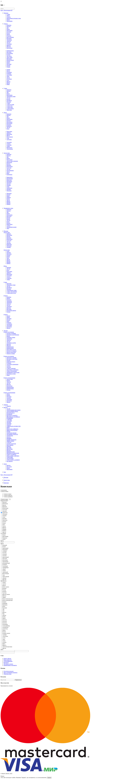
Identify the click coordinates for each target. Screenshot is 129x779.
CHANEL (9, 423)
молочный (5, 560)
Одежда (9, 17)
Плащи (8, 66)
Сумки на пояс (10, 104)
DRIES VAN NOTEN (12, 430)
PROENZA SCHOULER (13, 453)
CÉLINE (9, 422)
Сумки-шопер (10, 108)
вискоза (4, 591)
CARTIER (9, 419)
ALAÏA (8, 408)
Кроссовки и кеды (11, 349)
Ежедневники (10, 170)
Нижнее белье (10, 60)
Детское (6, 330)
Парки (8, 62)
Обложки (9, 182)
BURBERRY (10, 418)
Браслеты (9, 216)
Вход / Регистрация (5, 10)
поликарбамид (6, 625)
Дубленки (9, 44)
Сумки (8, 14)
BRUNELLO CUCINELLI (13, 416)
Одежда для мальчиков (9, 377)
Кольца (8, 223)
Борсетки (9, 283)
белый (4, 546)
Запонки (9, 243)
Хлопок (4, 642)
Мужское (6, 231)
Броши (8, 219)
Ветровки (9, 38)
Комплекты (9, 177)
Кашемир (4, 603)
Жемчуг (4, 596)
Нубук (4, 616)
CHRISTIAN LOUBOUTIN (14, 426)
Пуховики (9, 72)
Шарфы (8, 202)
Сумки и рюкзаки (11, 368)
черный (4, 578)
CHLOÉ (9, 425)
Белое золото (5, 587)
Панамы (9, 189)
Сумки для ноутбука (12, 291)
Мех (3, 613)
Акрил (4, 582)
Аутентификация (8, 661)
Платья (8, 65)
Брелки (8, 217)
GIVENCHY (10, 435)
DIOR (8, 427)
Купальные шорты (11, 310)
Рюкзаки (9, 101)
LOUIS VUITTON (11, 443)
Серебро (4, 634)
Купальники (10, 53)
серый (4, 569)
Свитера (9, 367)
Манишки (9, 58)
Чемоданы (9, 110)
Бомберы (9, 297)
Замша (4, 597)
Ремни (8, 198)
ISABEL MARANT (11, 439)
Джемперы (9, 338)
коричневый (5, 557)
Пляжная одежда (11, 361)
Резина (4, 631)
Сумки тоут (9, 105)
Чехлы (8, 200)
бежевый (4, 545)
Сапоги (8, 143)
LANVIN (9, 442)
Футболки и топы (11, 373)
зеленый (4, 554)
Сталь (3, 637)
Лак (3, 609)
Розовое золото (6, 633)
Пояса (8, 196)
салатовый (5, 566)
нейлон (4, 615)
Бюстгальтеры (10, 37)
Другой (4, 579)
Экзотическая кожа (7, 646)
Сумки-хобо (10, 107)
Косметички (10, 178)
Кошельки (9, 180)
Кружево (4, 607)
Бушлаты (9, 35)
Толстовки (9, 75)
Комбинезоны (10, 50)
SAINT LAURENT (11, 454)
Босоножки (9, 122)
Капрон (4, 601)
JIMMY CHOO (10, 441)
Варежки (9, 165)
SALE (5, 464)
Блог (5, 472)
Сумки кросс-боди (11, 293)
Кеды (8, 128)
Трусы (8, 77)
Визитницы (10, 166)
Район (4, 630)
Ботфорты (9, 126)
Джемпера (9, 40)
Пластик (4, 619)
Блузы (8, 33)
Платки (8, 194)
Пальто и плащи (11, 353)
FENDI (8, 431)
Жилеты (9, 46)
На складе (9, 466)
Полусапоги (10, 136)
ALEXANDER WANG (12, 411)
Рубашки (9, 73)
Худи (8, 80)
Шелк (3, 643)
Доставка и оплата (8, 664)
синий (4, 570)
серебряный (5, 567)
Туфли (8, 146)
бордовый (4, 549)
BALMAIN (9, 414)
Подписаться (18, 679)
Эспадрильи (10, 149)
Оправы (9, 185)
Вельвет (4, 588)
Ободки (9, 184)
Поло (8, 321)
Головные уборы (11, 337)
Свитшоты (9, 324)
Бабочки (9, 233)
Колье (8, 221)
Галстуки (9, 167)
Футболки (9, 79)
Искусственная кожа (7, 599)
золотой (4, 555)
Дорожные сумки (11, 96)
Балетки (9, 120)
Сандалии (9, 139)
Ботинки (9, 124)
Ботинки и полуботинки (13, 334)
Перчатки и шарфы (11, 357)
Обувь (8, 15)
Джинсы (9, 41)
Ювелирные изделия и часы (14, 18)
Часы (8, 228)
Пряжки (9, 197)
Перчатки (9, 190)
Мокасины (9, 134)
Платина (4, 622)
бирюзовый (5, 548)
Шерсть (4, 645)
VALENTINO (10, 458)
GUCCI (8, 437)
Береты (8, 163)
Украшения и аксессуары (13, 372)
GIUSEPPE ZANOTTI (12, 434)
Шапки (8, 201)
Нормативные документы (10, 665)
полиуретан (5, 627)
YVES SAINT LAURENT (13, 460)
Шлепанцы (9, 147)
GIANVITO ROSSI (11, 433)
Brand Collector (7, 658)
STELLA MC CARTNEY (13, 456)
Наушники (9, 181)
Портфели (9, 100)
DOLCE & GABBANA (12, 429)
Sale (8, 27)
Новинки (6, 13)
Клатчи (8, 99)
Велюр (4, 590)
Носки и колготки (11, 352)
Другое (8, 42)
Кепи (8, 173)
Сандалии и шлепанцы (12, 364)
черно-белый (5, 576)
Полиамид (5, 624)
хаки (3, 575)
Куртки (8, 54)
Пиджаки (9, 64)
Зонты (8, 171)
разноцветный (6, 563)
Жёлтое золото (6, 594)
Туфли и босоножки (12, 371)
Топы (8, 76)
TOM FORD (10, 457)
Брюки (8, 34)
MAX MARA (10, 445)
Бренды (8, 26)
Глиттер (4, 593)
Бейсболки (9, 162)
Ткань (3, 640)
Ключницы (9, 174)
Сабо (8, 138)
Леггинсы (9, 56)
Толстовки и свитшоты (12, 369)
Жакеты (9, 45)
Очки (8, 186)
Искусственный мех (7, 600)
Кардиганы (9, 48)
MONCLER (10, 449)
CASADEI (9, 421)
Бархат (4, 585)
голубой (4, 551)
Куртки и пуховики (11, 351)
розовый (4, 564)
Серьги (8, 225)
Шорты (8, 81)
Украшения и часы (8, 208)
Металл (4, 612)
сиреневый (5, 572)
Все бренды (10, 461)
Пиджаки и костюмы (12, 359)
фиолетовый (5, 573)
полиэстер (5, 628)
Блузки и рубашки (11, 333)
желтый (4, 552)
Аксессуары (7, 153)
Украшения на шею (11, 227)
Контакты (6, 662)
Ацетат (4, 584)
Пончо (8, 70)
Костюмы (9, 52)
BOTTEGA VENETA (12, 415)
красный (4, 558)
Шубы (8, 83)
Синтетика (5, 636)
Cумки (5, 88)
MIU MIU (9, 447)
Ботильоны (9, 123)
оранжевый (5, 561)
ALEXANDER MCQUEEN (13, 410)
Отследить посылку (9, 671)
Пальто (8, 61)
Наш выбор (9, 21)
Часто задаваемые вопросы (10, 672)
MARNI (9, 446)
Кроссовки (9, 131)
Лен (3, 610)
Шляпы (8, 204)
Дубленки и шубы (11, 342)
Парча (4, 618)
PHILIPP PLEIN (11, 451)
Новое (8, 19)
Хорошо (49, 777)
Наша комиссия (7, 660)
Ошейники (9, 188)
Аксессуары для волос (12, 161)
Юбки (8, 84)
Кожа (3, 606)
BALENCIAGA (11, 412)
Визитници (9, 239)
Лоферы (9, 132)
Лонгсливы (9, 57)
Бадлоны (9, 31)
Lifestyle (6, 404)
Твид (3, 639)
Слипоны (9, 145)
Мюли (8, 135)
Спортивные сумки (11, 290)
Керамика (4, 604)
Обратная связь (7, 674)
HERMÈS (9, 438)
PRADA (9, 450)
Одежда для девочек (9, 332)
